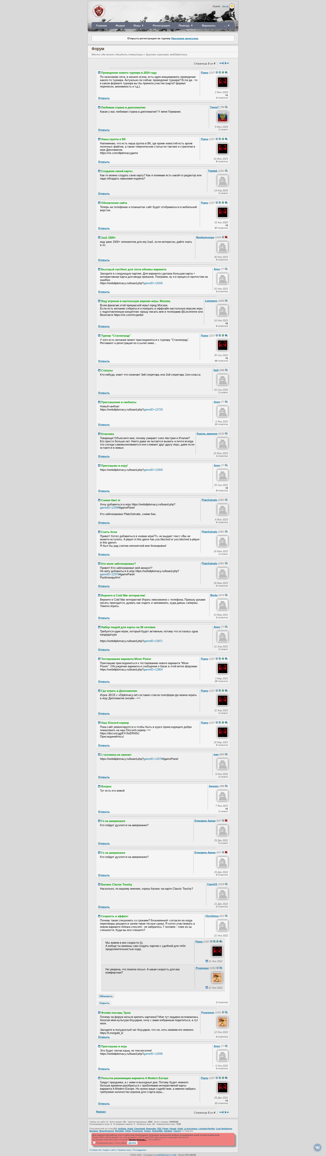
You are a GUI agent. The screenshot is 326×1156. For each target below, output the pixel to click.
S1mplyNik (157, 1131)
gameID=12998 (109, 507)
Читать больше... (137, 1139)
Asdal (130, 1128)
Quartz (147, 1131)
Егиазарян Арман (205, 820)
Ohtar (128, 1131)
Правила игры (124, 1150)
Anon (217, 269)
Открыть (104, 98)
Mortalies (119, 1131)
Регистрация (161, 25)
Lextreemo (211, 300)
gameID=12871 (153, 641)
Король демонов (207, 433)
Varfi (216, 370)
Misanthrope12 (106, 1131)
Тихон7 (214, 107)
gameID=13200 (153, 283)
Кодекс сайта (109, 1150)
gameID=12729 (153, 409)
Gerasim (214, 786)
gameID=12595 (153, 1053)
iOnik (180, 1128)
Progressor (202, 968)
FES (159, 1128)
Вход (225, 6)
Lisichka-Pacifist (206, 1128)
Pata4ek (212, 170)
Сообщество (95, 1150)
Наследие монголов (184, 38)
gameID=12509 (153, 469)
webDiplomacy (163, 1155)
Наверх (101, 1111)
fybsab (173, 1128)
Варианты (208, 25)
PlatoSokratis (209, 500)
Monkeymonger (205, 237)
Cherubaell (139, 1128)
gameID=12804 (153, 669)
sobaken (168, 1131)
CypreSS (212, 884)
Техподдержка (139, 1150)
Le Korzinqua (190, 1128)
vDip (174, 1155)
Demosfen (151, 1128)
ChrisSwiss (212, 916)
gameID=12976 (109, 574)
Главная (101, 25)
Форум (120, 25)
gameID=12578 (153, 758)
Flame (204, 72)
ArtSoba (122, 1128)
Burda (213, 595)
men (216, 754)
